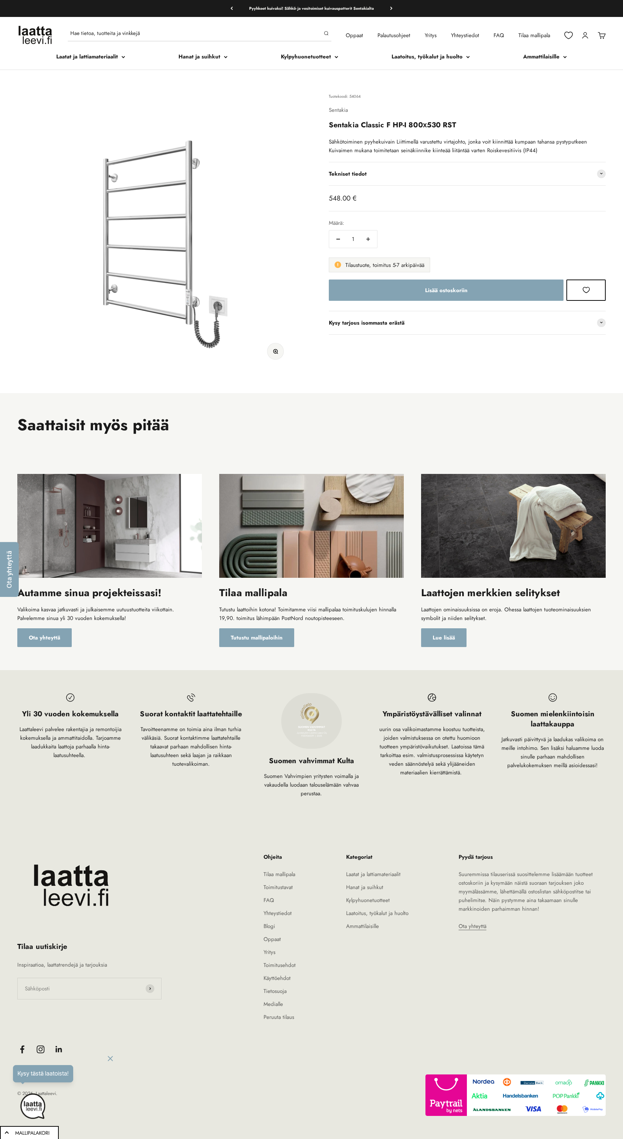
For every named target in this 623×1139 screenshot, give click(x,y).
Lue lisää (444, 638)
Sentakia (338, 110)
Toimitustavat (278, 887)
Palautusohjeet (393, 35)
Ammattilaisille (541, 57)
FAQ (499, 35)
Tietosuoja (275, 991)
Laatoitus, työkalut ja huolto (427, 57)
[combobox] (195, 33)
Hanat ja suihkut (199, 57)
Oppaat (354, 35)
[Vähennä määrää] (338, 239)
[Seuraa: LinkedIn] (59, 1049)
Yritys (431, 35)
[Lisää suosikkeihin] (586, 290)
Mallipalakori (32, 1132)
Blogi (269, 926)
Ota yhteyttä (44, 638)
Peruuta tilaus (279, 1017)
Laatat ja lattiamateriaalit (87, 57)
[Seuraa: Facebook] (22, 1049)
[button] (9, 569)
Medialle (273, 1004)
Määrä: (336, 223)
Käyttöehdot (277, 978)
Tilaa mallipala (534, 35)
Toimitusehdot (280, 965)
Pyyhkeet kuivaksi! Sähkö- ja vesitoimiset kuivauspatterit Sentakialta (311, 8)
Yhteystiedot (465, 35)
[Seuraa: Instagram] (40, 1049)
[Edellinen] (231, 8)
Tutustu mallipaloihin (257, 638)
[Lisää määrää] (368, 239)
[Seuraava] (391, 8)
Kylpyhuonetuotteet (306, 57)
